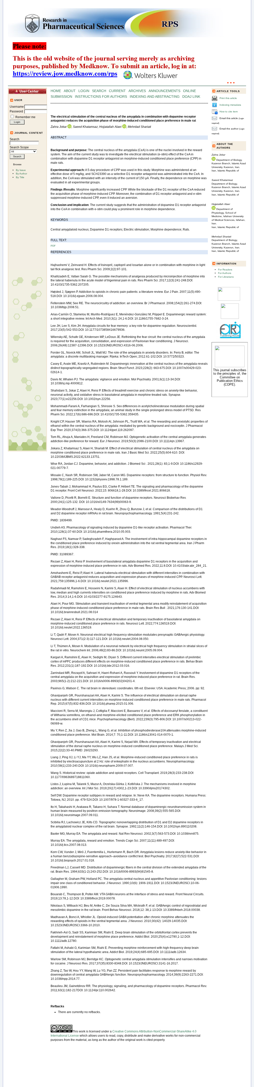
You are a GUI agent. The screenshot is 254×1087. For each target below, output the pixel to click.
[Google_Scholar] (229, 299)
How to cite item (229, 111)
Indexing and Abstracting (155, 97)
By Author (21, 173)
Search (14, 139)
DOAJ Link (191, 97)
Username (17, 106)
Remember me (25, 117)
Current (117, 91)
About (70, 91)
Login (83, 91)
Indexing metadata (230, 104)
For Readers (225, 269)
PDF (53, 245)
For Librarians (226, 276)
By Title (20, 177)
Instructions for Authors (101, 97)
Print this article (228, 98)
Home (56, 91)
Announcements (164, 91)
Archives (137, 91)
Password (16, 111)
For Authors (224, 273)
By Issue (21, 170)
